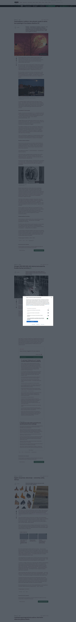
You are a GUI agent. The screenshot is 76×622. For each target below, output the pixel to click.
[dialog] (38, 311)
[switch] (48, 310)
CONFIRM (32, 321)
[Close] (51, 297)
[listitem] (38, 308)
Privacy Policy (42, 324)
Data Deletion (33, 324)
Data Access (38, 324)
